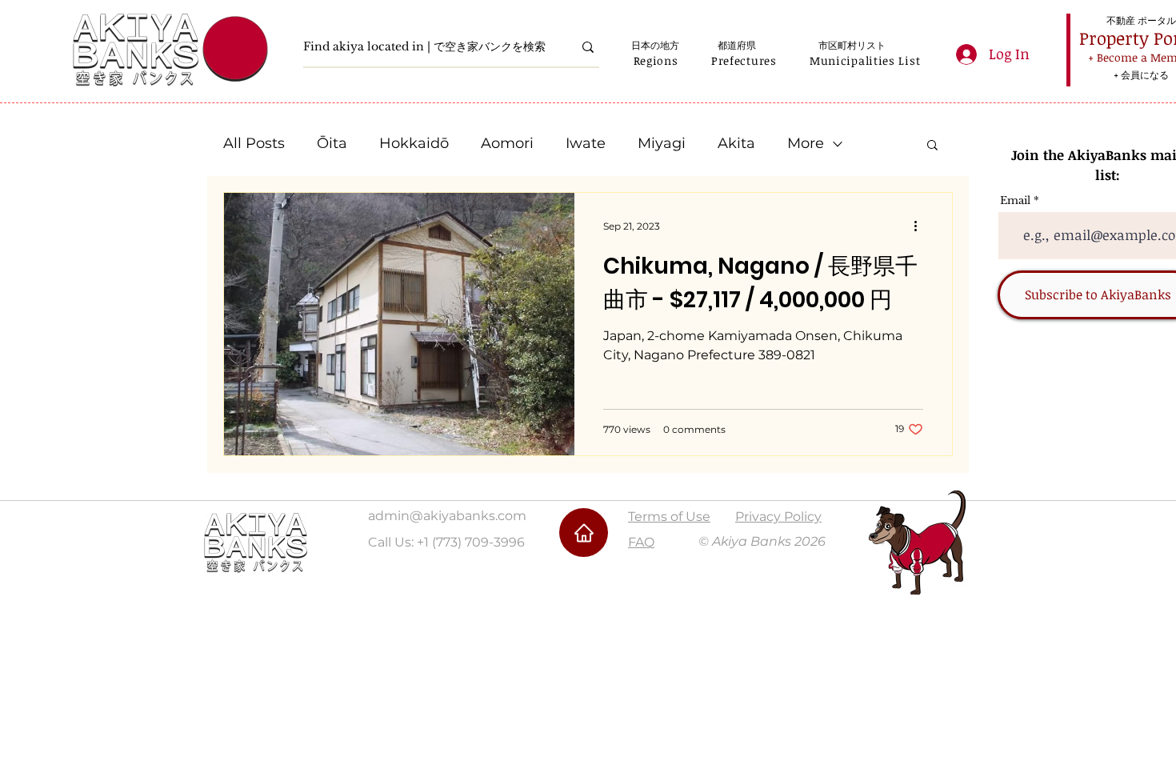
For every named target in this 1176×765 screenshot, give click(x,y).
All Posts (254, 143)
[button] (655, 60)
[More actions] (920, 225)
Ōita (332, 143)
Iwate (586, 143)
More (805, 143)
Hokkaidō (414, 143)
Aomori (507, 143)
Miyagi (662, 143)
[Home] (583, 532)
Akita (736, 143)
